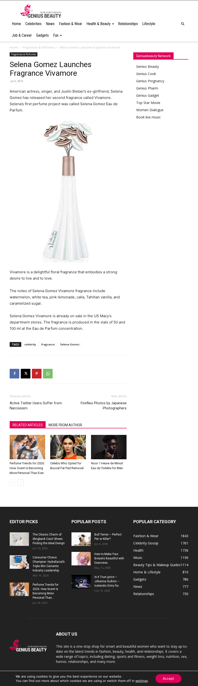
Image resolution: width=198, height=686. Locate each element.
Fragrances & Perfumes (39, 47)
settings (141, 681)
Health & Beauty (98, 23)
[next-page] (20, 483)
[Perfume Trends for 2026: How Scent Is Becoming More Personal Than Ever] (27, 447)
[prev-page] (13, 483)
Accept (168, 678)
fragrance (48, 344)
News (50, 23)
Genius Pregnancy (150, 81)
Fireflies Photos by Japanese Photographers (104, 405)
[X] (25, 373)
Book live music (148, 117)
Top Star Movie (148, 102)
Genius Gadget (147, 95)
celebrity (30, 344)
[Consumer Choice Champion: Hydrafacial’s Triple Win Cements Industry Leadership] (19, 562)
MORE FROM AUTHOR (65, 425)
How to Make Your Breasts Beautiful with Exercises (109, 558)
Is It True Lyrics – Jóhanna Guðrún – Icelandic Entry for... (107, 581)
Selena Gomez (69, 344)
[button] (182, 24)
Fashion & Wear (70, 23)
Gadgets (42, 35)
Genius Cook (146, 73)
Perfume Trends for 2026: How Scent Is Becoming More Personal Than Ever (27, 468)
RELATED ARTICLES (28, 425)
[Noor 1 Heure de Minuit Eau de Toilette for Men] (109, 447)
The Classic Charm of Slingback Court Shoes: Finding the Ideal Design (49, 539)
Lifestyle (148, 23)
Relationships (128, 23)
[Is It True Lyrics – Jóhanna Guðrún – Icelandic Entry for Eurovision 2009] (81, 581)
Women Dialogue (149, 110)
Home (16, 23)
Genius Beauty (147, 66)
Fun (55, 35)
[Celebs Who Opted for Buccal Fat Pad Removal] (68, 447)
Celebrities (33, 23)
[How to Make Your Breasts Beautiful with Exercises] (81, 558)
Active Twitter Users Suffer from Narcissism (36, 405)
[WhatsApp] (48, 373)
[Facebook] (14, 373)
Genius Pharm (147, 88)
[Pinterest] (37, 373)
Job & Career (22, 35)
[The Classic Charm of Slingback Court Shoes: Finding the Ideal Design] (19, 539)
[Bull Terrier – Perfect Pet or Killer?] (81, 539)
